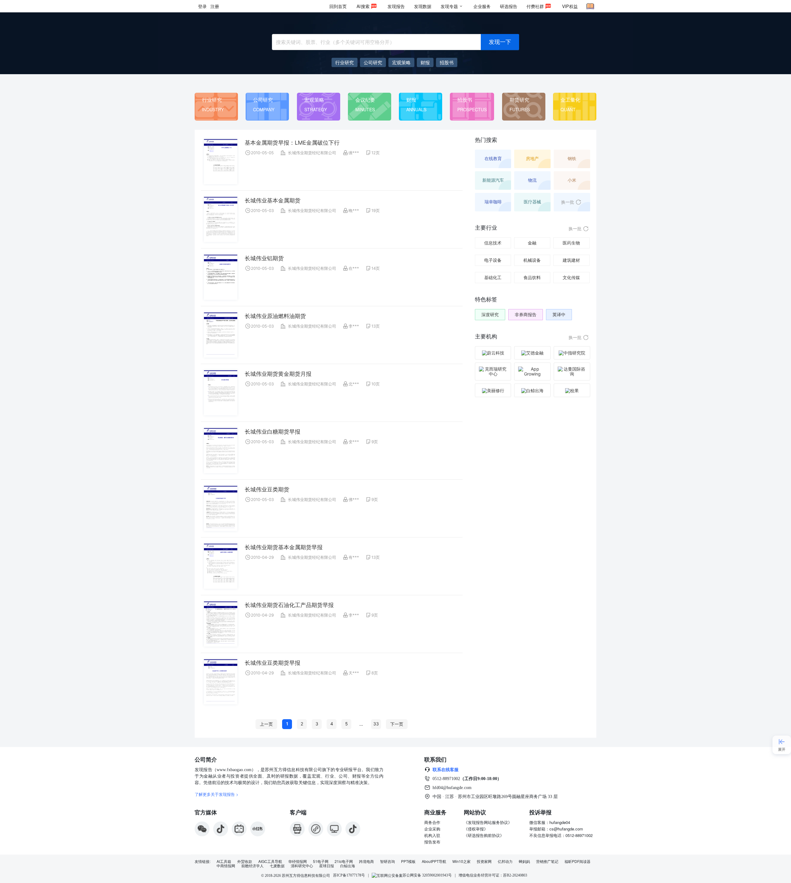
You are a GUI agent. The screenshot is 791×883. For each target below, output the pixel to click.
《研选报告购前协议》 (484, 835)
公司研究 (263, 99)
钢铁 (572, 158)
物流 (532, 180)
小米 (572, 180)
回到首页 (338, 6)
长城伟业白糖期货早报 (272, 431)
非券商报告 (525, 314)
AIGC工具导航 (270, 861)
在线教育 (493, 158)
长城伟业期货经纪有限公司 (312, 152)
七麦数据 (277, 866)
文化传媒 (571, 277)
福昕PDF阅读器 (577, 861)
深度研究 (490, 314)
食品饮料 (532, 277)
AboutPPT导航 (434, 861)
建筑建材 (571, 260)
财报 (411, 99)
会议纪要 (365, 99)
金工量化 (570, 99)
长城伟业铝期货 (264, 258)
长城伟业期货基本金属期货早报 (284, 547)
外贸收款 (244, 861)
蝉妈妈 (524, 861)
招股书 (464, 99)
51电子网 (320, 861)
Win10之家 (461, 861)
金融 (532, 242)
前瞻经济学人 (252, 866)
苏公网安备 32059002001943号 (427, 875)
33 (376, 723)
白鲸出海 (347, 866)
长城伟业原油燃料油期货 (275, 316)
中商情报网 (226, 866)
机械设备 (532, 260)
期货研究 (519, 99)
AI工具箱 (224, 861)
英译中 (558, 314)
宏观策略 (314, 99)
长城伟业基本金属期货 (272, 200)
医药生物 (571, 242)
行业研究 (212, 99)
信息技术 (492, 242)
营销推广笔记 (547, 861)
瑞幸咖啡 (493, 201)
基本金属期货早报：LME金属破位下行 (292, 142)
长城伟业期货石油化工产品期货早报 (289, 605)
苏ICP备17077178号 (349, 875)
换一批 (567, 202)
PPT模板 (408, 861)
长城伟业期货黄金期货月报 (278, 374)
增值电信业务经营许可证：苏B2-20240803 (493, 875)
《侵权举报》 (476, 829)
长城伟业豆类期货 (267, 489)
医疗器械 (532, 201)
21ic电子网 (344, 861)
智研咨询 (387, 861)
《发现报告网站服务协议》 (488, 822)
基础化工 (492, 277)
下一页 (396, 724)
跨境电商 (366, 861)
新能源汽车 (493, 180)
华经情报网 (297, 861)
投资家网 (484, 861)
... (361, 724)
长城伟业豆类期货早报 (272, 663)
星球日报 (326, 866)
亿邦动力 (505, 861)
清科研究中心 (302, 866)
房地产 (532, 158)
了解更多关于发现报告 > (217, 794)
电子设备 (492, 260)
